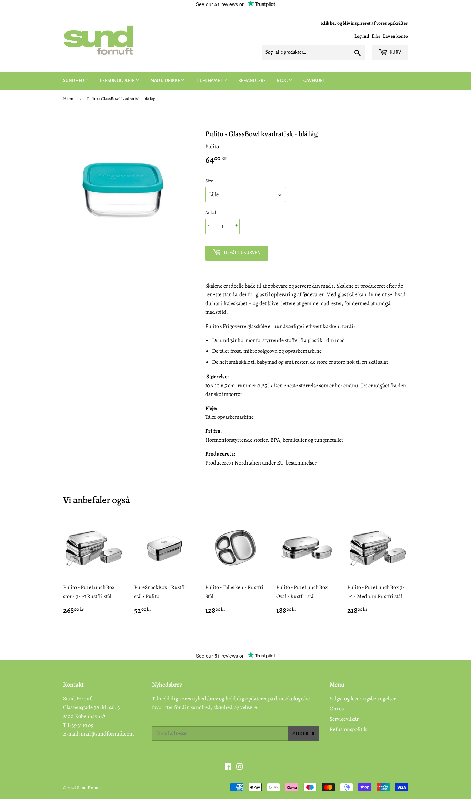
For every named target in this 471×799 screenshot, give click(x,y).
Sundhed (74, 80)
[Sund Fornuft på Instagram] (239, 767)
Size (209, 181)
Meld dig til (303, 733)
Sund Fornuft (89, 787)
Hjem (68, 98)
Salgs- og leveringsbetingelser (363, 698)
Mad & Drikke (165, 80)
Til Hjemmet (209, 80)
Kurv (395, 52)
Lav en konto (395, 36)
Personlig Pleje (117, 80)
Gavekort (314, 80)
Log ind (361, 36)
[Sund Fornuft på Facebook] (228, 767)
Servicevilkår (344, 719)
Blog (282, 80)
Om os (337, 708)
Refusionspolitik (348, 729)
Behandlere (252, 80)
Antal (210, 212)
